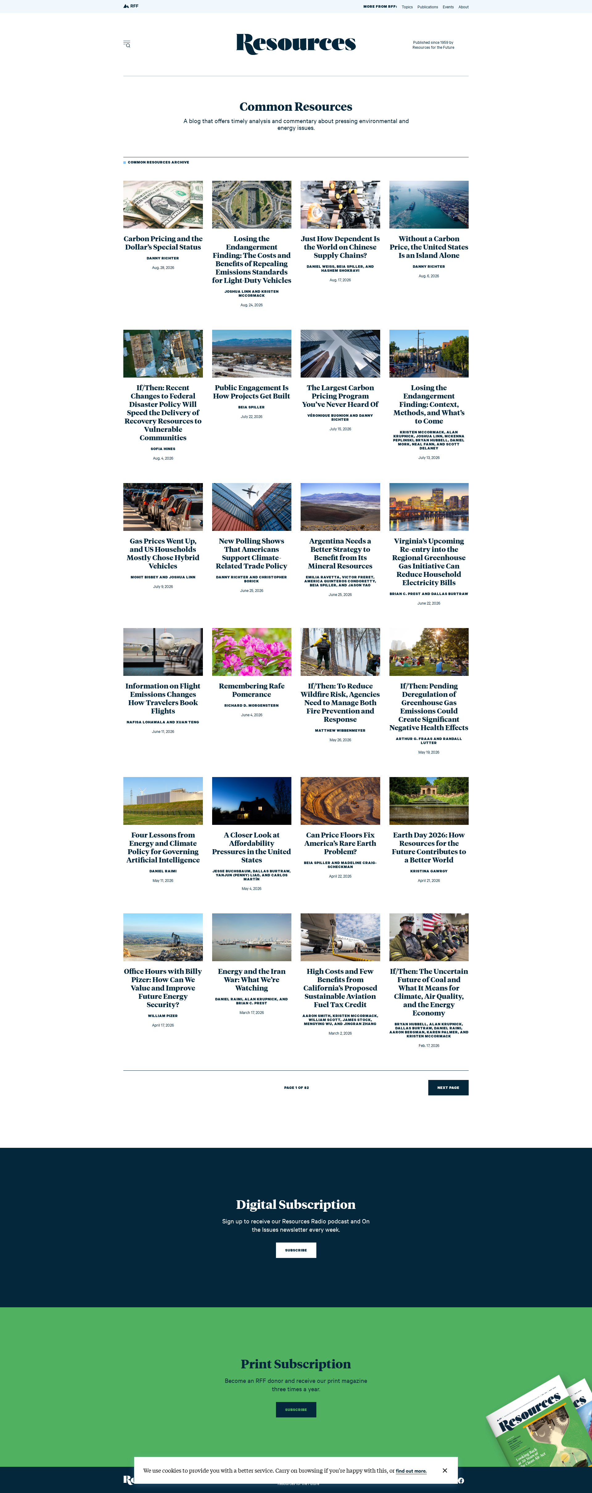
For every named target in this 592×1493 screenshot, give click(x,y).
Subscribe (296, 1250)
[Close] (445, 1470)
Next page (448, 1087)
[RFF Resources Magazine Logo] (131, 6)
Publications (427, 6)
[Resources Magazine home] (296, 44)
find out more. (411, 1470)
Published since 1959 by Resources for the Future (433, 44)
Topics (407, 6)
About (463, 6)
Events (448, 6)
